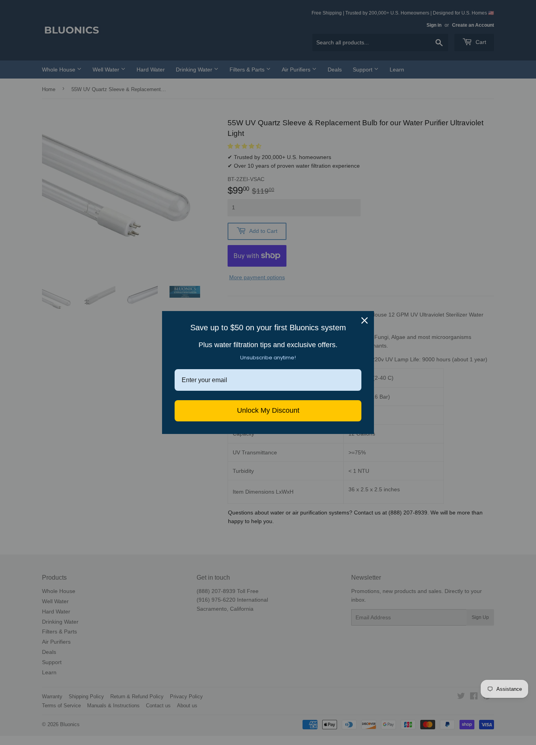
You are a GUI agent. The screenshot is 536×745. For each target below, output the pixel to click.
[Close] (364, 320)
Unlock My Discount (268, 410)
